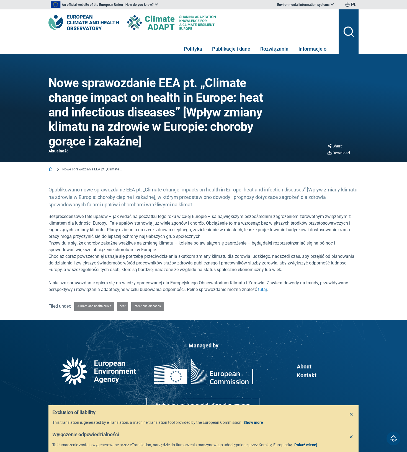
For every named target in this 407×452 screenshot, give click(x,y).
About (304, 366)
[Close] (351, 414)
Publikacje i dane (231, 49)
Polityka (193, 49)
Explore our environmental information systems (203, 404)
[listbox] (104, 4)
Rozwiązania (274, 49)
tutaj (262, 289)
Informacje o (312, 49)
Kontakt (306, 375)
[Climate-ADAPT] (182, 22)
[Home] (51, 170)
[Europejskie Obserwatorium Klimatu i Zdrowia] (83, 22)
